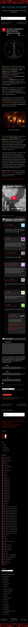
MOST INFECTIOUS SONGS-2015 (10, 516)
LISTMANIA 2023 (6, 496)
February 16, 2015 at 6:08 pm (11, 239)
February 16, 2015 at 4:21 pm (11, 225)
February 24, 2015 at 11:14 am (11, 293)
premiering (5, 79)
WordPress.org (6, 451)
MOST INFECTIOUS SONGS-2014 (10, 515)
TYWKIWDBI (5, 612)
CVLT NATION (6, 583)
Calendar (5, 463)
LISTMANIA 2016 (6, 485)
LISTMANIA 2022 (6, 495)
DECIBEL (5, 586)
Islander (9, 215)
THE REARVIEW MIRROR (8, 557)
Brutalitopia (5, 581)
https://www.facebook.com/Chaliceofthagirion (12, 179)
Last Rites (5, 596)
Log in (4, 446)
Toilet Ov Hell (6, 609)
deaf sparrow (6, 584)
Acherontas (13, 84)
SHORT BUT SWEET (7, 549)
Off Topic (5, 536)
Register (5, 444)
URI (7, 377)
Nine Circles (5, 601)
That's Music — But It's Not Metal (9, 556)
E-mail (7, 371)
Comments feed (6, 449)
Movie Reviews (6, 534)
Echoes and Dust (6, 588)
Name (7, 365)
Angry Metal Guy (6, 576)
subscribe (18, 390)
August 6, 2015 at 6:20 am (14, 316)
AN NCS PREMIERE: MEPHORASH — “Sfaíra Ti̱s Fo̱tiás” (14, 31)
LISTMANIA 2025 (6, 500)
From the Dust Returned (8, 589)
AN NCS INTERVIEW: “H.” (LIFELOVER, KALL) (7, 23)
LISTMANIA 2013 (6, 480)
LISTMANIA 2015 (6, 483)
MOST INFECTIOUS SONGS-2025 (10, 533)
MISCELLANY (6, 503)
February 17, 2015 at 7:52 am (11, 265)
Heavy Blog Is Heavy (7, 591)
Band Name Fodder (7, 460)
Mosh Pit (5, 505)
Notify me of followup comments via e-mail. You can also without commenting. (12, 390)
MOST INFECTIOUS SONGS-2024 (10, 531)
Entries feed (5, 447)
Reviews (5, 543)
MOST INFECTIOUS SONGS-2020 (10, 524)
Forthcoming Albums (7, 470)
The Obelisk (5, 606)
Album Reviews (6, 458)
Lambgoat (5, 594)
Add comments (22, 35)
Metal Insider (6, 599)
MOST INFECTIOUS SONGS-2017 (10, 519)
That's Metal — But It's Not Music (9, 554)
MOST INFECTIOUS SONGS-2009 (10, 506)
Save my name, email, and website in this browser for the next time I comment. (13, 385)
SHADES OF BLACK (7, 548)
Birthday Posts (6, 462)
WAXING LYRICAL (7, 562)
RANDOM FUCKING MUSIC (9, 541)
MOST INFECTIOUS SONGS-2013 (10, 513)
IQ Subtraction (6, 475)
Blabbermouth (6, 579)
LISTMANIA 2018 (6, 488)
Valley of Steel (6, 614)
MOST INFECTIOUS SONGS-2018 (10, 521)
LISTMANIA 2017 (6, 486)
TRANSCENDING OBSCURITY (9, 611)
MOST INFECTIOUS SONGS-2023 (10, 529)
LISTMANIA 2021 (6, 493)
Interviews (5, 473)
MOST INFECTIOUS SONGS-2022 (10, 528)
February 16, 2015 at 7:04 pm (11, 254)
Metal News (5, 501)
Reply (23, 234)
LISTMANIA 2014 (6, 481)
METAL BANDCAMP (7, 598)
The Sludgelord (6, 607)
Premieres (10, 35)
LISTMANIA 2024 (6, 498)
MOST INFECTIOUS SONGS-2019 (10, 523)
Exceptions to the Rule (7, 467)
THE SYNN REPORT (7, 559)
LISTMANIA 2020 (6, 491)
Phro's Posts (5, 538)
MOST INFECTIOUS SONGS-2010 (10, 508)
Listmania (5, 477)
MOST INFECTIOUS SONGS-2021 (10, 526)
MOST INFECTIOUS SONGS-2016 (10, 518)
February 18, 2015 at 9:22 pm (11, 280)
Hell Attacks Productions (9, 172)
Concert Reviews (6, 465)
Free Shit (5, 472)
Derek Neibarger (8, 252)
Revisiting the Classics (7, 546)
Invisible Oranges (6, 593)
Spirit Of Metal (6, 604)
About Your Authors (7, 457)
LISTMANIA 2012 (6, 478)
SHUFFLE (5, 551)
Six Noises (5, 602)
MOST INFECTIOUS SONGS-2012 (10, 511)
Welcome (5, 564)
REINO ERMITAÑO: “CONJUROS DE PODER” (21, 23)
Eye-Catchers (6, 468)
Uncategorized (6, 561)
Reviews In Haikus (7, 544)
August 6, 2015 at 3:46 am (10, 306)
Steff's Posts (5, 553)
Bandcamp (5, 578)
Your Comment (8, 341)
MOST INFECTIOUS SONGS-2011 (10, 510)
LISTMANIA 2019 (6, 490)
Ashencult (11, 76)
